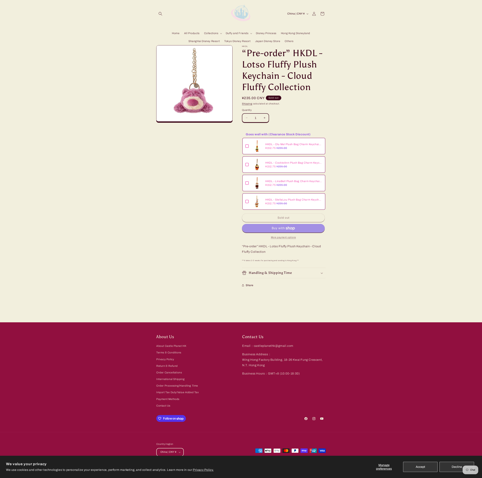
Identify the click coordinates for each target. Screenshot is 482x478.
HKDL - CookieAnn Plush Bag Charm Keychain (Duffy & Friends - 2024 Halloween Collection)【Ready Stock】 (293, 162)
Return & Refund (167, 366)
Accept (420, 466)
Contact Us (163, 405)
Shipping (247, 103)
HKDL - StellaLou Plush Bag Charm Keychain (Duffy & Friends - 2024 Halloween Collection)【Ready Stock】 (293, 199)
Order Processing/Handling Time (177, 385)
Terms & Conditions (168, 352)
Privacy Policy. (203, 469)
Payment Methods (167, 399)
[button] (160, 14)
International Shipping (170, 379)
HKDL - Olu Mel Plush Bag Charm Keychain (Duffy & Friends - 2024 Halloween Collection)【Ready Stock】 (293, 144)
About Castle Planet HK (171, 346)
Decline (457, 466)
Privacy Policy (165, 359)
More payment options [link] (283, 237)
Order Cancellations (169, 372)
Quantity (247, 110)
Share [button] (249, 285)
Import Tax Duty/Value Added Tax (177, 392)
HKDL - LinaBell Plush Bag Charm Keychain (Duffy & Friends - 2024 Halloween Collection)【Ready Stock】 (293, 181)
